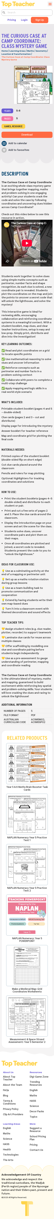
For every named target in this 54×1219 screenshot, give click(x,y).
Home (5, 51)
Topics (33, 1116)
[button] (14, 143)
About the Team (12, 1085)
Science (34, 1106)
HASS (33, 1101)
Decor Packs (37, 1111)
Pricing (12, 20)
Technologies (10, 1154)
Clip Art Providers (13, 1114)
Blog (5, 1095)
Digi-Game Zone (39, 1076)
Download (27, 134)
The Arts (8, 1160)
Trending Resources (36, 1083)
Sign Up (39, 20)
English (34, 1090)
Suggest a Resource (36, 1130)
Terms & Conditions (9, 1102)
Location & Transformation (16, 54)
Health (7, 1149)
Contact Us (36, 1150)
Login (24, 20)
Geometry (41, 51)
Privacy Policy (10, 1109)
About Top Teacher (9, 1078)
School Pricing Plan (38, 1138)
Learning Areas (17, 51)
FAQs (6, 1090)
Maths (30, 51)
